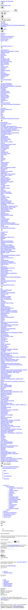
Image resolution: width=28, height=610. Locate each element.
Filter (4, 522)
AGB (10, 546)
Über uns (5, 571)
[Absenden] (18, 542)
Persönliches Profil (9, 25)
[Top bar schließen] (2, 3)
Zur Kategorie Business (6, 79)
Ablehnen (3, 607)
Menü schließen (7, 20)
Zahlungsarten (21, 25)
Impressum (5, 582)
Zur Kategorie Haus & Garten (7, 284)
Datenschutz (6, 580)
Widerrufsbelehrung (7, 583)
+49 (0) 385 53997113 (22, 562)
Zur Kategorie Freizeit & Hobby (8, 228)
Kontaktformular (12, 565)
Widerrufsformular (7, 584)
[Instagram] (3, 556)
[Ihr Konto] (2, 16)
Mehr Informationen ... (19, 606)
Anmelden (3, 1)
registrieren (5, 24)
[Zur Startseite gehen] (6, 5)
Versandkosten (4, 598)
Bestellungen (3, 26)
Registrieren (10, 1)
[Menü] (2, 7)
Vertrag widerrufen (7, 586)
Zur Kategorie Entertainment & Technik (10, 118)
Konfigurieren (9, 607)
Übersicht (3, 25)
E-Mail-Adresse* (4, 539)
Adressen (16, 25)
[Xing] (4, 556)
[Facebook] (1, 556)
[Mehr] (2, 31)
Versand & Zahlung (7, 572)
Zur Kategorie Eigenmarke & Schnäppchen (11, 104)
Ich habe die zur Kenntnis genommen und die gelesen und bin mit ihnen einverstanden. (13, 546)
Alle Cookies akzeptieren (18, 607)
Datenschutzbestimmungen (14, 545)
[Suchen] (16, 10)
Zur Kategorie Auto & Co (7, 46)
